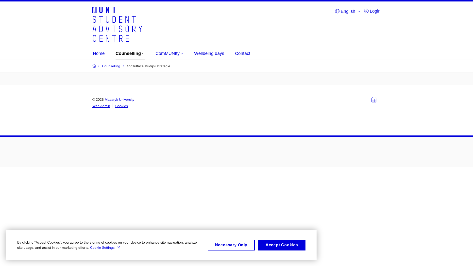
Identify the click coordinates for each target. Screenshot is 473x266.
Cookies (121, 106)
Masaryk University (119, 99)
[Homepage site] (117, 24)
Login (375, 11)
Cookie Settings (102, 247)
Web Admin (101, 106)
